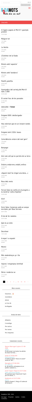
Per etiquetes (9, 333)
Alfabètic (8, 320)
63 (21, 281)
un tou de (8, 303)
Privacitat (10, 397)
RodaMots (4, 394)
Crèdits (23, 397)
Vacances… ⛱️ (9, 294)
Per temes (8, 329)
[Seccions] (29, 7)
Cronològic (8, 323)
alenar (7, 300)
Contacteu (4, 398)
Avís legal (3, 397)
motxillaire (8, 297)
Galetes (17, 397)
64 (24, 281)
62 (18, 281)
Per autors (8, 326)
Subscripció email (25, 5)
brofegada (8, 306)
